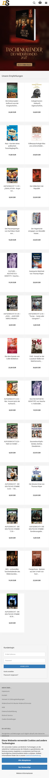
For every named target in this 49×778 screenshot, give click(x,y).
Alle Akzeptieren (24, 760)
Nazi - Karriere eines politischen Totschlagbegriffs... (12, 146)
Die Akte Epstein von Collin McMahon (12, 357)
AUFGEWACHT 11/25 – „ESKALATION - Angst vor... (12, 188)
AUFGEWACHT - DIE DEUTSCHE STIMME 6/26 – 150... (12, 486)
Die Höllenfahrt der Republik (37, 187)
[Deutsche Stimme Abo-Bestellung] (5, 3)
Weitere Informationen (24, 773)
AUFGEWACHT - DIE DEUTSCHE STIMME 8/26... (12, 614)
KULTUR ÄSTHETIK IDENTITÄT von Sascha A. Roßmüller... (36, 401)
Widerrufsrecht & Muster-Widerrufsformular (16, 703)
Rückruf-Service (7, 715)
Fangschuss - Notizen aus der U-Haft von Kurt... (37, 571)
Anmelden (24, 666)
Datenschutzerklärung (33, 755)
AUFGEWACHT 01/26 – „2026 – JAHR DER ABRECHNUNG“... (12, 316)
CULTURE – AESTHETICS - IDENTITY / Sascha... (12, 273)
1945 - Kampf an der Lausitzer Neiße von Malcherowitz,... (36, 358)
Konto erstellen (9, 671)
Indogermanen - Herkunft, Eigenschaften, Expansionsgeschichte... (37, 103)
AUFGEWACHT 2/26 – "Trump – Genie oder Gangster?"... (37, 316)
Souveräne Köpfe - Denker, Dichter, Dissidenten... (36, 444)
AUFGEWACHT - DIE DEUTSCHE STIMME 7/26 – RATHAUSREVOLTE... (12, 529)
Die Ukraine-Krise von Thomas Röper (36, 485)
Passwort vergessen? (11, 675)
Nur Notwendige (24, 767)
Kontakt (4, 695)
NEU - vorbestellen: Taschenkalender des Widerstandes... (12, 571)
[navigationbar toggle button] (46, 3)
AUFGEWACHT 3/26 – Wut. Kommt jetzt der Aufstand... (12, 401)
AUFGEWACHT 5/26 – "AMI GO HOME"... (12, 443)
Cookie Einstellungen (9, 719)
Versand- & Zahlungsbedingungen (13, 699)
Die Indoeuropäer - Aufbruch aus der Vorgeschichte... (12, 103)
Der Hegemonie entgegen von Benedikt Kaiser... (36, 231)
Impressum (6, 691)
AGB (3, 707)
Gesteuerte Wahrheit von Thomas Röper (36, 272)
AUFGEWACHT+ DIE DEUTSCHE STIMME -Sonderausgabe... (36, 529)
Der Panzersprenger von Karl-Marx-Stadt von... (12, 231)
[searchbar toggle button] (34, 3)
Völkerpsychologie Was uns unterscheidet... (36, 145)
